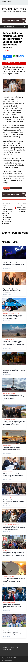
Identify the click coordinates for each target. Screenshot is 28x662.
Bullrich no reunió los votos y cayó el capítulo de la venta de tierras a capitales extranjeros (13, 501)
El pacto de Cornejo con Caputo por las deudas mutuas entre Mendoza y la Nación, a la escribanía (13, 290)
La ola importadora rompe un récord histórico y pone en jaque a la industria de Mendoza (14, 370)
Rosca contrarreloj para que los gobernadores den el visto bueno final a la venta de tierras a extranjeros (14, 527)
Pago (4, 189)
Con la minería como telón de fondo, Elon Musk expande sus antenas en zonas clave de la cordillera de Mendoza (14, 580)
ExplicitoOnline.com (15, 232)
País (8, 189)
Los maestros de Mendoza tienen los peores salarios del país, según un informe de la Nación (12, 449)
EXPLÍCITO (14, 658)
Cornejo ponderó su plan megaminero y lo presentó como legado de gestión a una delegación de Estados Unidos (14, 423)
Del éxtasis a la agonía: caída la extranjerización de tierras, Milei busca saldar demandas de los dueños (13, 475)
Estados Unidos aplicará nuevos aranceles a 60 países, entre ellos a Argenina (12, 606)
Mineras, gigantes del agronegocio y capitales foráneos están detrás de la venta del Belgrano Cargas (12, 317)
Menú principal (9, 26)
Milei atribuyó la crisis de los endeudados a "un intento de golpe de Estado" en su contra (14, 264)
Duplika (10, 660)
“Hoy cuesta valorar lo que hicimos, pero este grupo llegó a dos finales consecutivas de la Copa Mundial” (13, 632)
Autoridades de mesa (16, 187)
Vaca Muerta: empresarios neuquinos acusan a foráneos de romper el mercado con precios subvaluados (13, 397)
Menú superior (7, 1)
